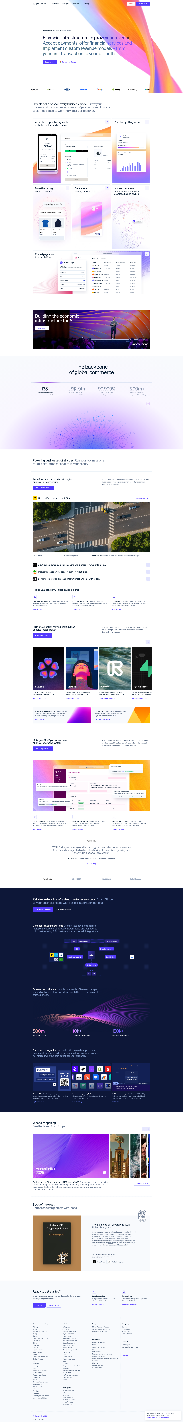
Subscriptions (38, 1386)
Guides (94, 1345)
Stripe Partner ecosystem (101, 1329)
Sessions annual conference (102, 1354)
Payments (36, 1377)
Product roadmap (98, 1342)
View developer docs (42, 910)
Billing (35, 1334)
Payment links (38, 1373)
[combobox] (148, 403)
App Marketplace (74, 957)
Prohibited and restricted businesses (105, 1358)
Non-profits (67, 1373)
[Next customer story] (148, 642)
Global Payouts (38, 1359)
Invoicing (36, 1364)
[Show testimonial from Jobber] (77, 879)
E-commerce (67, 1336)
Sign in (124, 1355)
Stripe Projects (68, 1402)
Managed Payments (40, 1370)
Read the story (91, 864)
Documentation (68, 1391)
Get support (126, 1345)
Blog (94, 1349)
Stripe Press (126, 1331)
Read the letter (141, 1183)
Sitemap (95, 1363)
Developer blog (68, 1404)
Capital (35, 1336)
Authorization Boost (40, 1331)
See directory (77, 1102)
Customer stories (98, 1347)
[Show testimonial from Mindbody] (47, 879)
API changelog (68, 1397)
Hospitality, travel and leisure (73, 1366)
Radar (35, 1380)
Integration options (129, 1304)
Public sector (67, 1377)
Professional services (70, 1375)
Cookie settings (97, 1365)
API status (66, 1395)
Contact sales (142, 3)
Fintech (65, 1361)
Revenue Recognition (40, 1382)
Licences (95, 1361)
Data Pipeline (37, 1352)
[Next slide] (148, 1129)
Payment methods (39, 1375)
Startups (66, 1329)
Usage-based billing (40, 1398)
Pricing (86, 3)
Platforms (66, 1352)
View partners (77, 609)
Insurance (66, 1368)
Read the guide (38, 829)
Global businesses (69, 1343)
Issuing (35, 1366)
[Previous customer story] (144, 642)
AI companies (67, 1357)
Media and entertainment (71, 1370)
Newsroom (126, 1329)
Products (44, 3)
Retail (65, 1380)
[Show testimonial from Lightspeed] (135, 879)
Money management (70, 1350)
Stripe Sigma (37, 1384)
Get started (49, 62)
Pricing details (97, 1304)
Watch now (41, 328)
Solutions (54, 3)
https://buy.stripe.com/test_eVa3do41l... (45, 1079)
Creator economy (69, 1359)
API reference (67, 1393)
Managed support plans (130, 1347)
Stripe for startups (41, 635)
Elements (36, 1354)
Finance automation (70, 1341)
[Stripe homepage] (36, 3)
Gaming (65, 1364)
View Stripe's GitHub (63, 910)
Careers (125, 1327)
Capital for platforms (40, 1338)
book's (110, 1243)
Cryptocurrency (68, 1334)
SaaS (64, 1354)
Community (96, 1352)
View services (37, 609)
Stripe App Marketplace (100, 1327)
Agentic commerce (69, 1331)
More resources (97, 1368)
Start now (38, 1305)
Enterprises (67, 1327)
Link (34, 1368)
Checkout (36, 1341)
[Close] (179, 1415)
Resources (76, 3)
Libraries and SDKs (69, 1400)
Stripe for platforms (42, 749)
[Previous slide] (144, 1129)
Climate (35, 1343)
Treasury (36, 1393)
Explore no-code (38, 1102)
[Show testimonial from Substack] (106, 879)
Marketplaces (67, 1347)
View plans (116, 609)
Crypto (35, 1347)
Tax (34, 1389)
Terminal (36, 1391)
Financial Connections (40, 1357)
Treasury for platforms (41, 1396)
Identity (35, 1361)
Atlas (35, 1329)
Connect (36, 1345)
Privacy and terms (98, 1356)
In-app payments (68, 1345)
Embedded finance (69, 1338)
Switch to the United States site (157, 1417)
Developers (65, 3)
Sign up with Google (69, 62)
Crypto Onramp (38, 1350)
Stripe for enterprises (42, 488)
